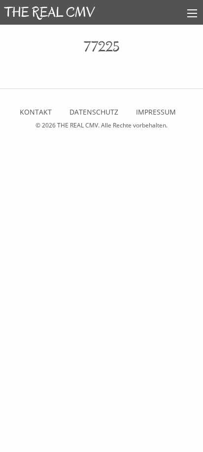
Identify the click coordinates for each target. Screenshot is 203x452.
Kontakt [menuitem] (36, 112)
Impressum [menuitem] (156, 112)
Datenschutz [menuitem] (93, 112)
